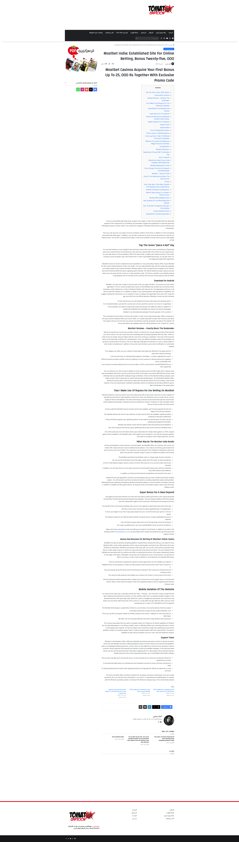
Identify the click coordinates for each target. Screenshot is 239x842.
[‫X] (158, 722)
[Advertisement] (101, 15)
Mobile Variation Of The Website (158, 122)
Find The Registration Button (159, 130)
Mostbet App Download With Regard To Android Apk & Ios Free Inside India (115, 691)
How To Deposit (164, 157)
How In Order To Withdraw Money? (157, 133)
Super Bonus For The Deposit (159, 114)
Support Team (164, 124)
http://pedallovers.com (122, 532)
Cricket (167, 182)
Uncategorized (118, 45)
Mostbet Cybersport (162, 149)
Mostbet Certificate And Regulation (157, 190)
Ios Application (164, 146)
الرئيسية (170, 45)
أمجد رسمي (168, 64)
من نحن (134, 818)
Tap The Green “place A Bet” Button (157, 92)
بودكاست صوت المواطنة (96, 32)
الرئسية (171, 32)
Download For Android (162, 95)
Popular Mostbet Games (161, 211)
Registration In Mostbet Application (157, 214)
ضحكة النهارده (134, 32)
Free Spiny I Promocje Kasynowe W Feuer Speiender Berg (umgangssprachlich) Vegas (164, 739)
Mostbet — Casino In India (160, 173)
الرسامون (143, 32)
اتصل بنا (134, 815)
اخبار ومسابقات (109, 32)
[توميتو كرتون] (161, 9)
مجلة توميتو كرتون (161, 32)
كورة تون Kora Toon (122, 32)
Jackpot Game (164, 127)
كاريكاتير (151, 32)
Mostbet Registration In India (159, 165)
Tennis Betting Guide (118, 737)
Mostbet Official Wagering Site (159, 198)
